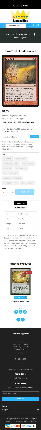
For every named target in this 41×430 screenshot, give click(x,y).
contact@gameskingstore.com (21, 369)
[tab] (20, 203)
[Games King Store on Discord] (24, 2)
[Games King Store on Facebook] (16, 2)
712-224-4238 (20, 359)
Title (3, 154)
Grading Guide (28, 122)
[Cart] (38, 25)
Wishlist (26, 6)
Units (4, 188)
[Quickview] (16, 312)
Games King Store (20, 37)
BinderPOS (32, 421)
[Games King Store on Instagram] (20, 2)
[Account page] (33, 25)
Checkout (16, 6)
